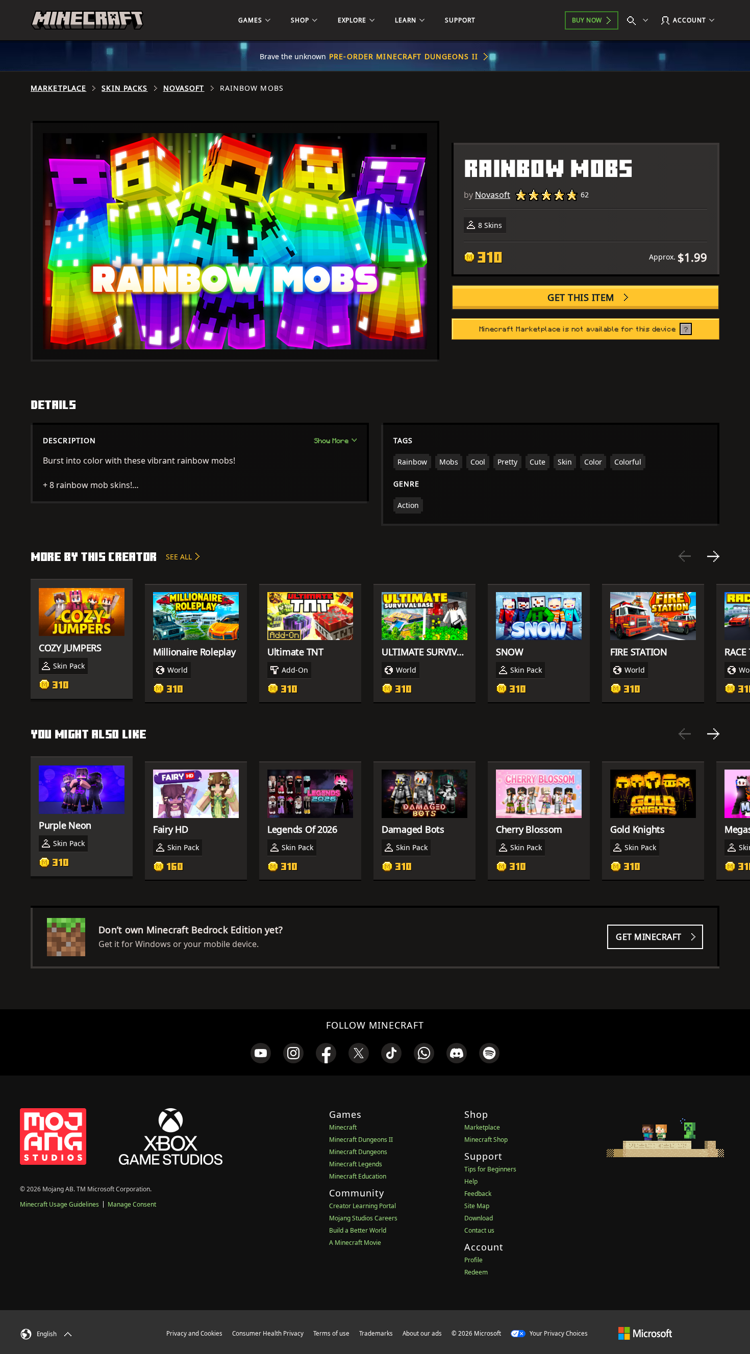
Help (471, 1181)
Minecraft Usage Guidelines (59, 1204)
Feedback (477, 1193)
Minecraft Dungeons (358, 1151)
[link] (261, 1053)
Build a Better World (357, 1230)
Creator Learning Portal (362, 1206)
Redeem (476, 1272)
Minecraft (343, 1127)
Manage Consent (132, 1204)
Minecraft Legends (355, 1164)
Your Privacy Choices (558, 1333)
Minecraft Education (357, 1176)
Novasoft (184, 88)
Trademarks (376, 1333)
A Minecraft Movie (355, 1242)
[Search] (640, 20)
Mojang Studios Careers (363, 1218)
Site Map (476, 1206)
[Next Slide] (713, 556)
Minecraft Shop (486, 1139)
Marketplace (58, 88)
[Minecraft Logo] (87, 20)
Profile (473, 1260)
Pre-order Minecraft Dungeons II (403, 56)
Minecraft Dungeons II (361, 1139)
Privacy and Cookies (194, 1333)
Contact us (479, 1230)
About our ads (422, 1333)
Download (478, 1218)
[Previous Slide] (685, 556)
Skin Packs (124, 88)
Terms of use (331, 1333)
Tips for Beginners (490, 1169)
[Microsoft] (645, 1333)
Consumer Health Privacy (268, 1333)
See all (179, 556)
